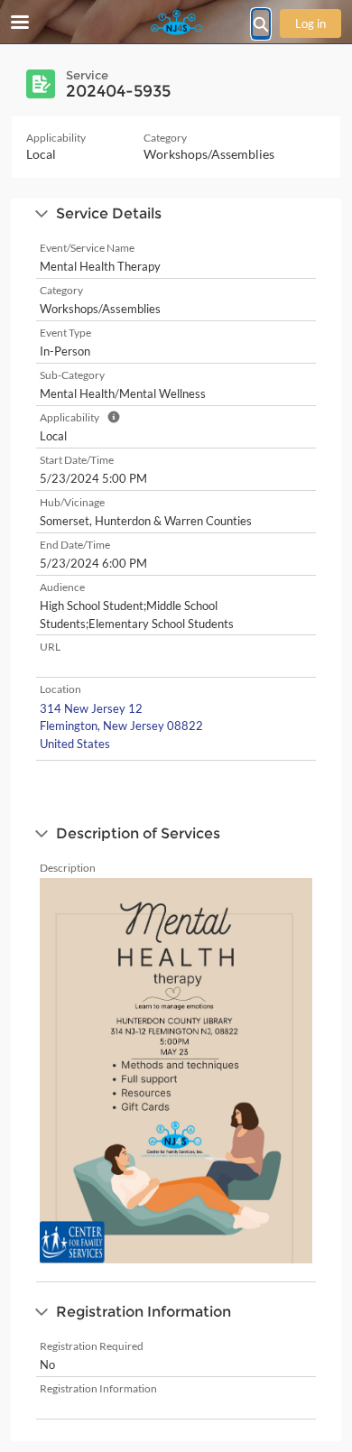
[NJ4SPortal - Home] (176, 22)
